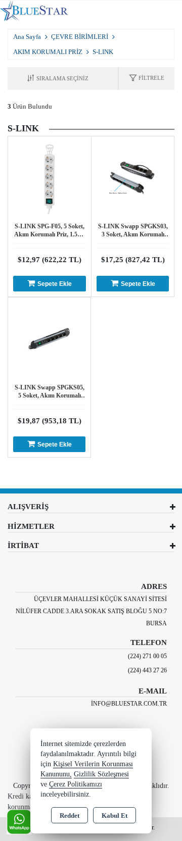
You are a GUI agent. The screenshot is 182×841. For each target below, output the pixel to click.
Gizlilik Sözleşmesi (101, 774)
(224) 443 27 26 (147, 670)
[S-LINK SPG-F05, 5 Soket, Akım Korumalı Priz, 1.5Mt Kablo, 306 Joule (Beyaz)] (49, 177)
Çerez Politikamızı (75, 784)
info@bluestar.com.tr (129, 703)
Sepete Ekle (54, 283)
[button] (146, 78)
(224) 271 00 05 (147, 656)
